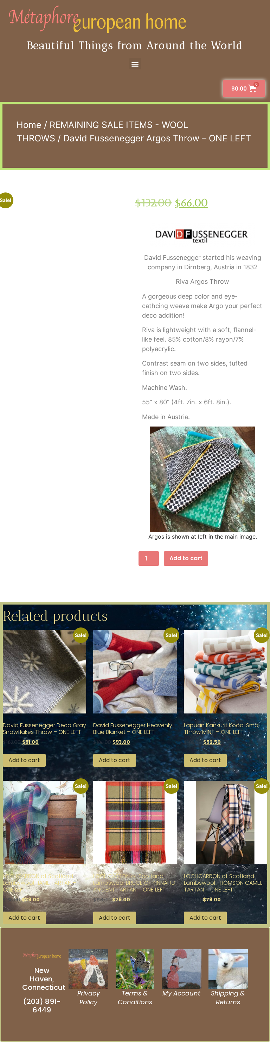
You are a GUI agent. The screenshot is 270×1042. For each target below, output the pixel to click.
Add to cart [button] (24, 760)
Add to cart (185, 558)
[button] (135, 63)
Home (29, 124)
